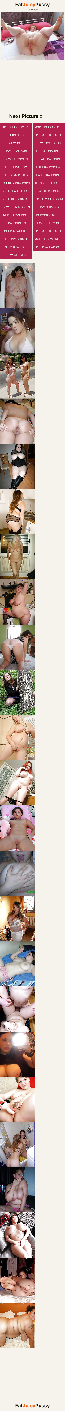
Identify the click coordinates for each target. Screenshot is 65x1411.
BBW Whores (16, 255)
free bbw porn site (16, 239)
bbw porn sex (48, 207)
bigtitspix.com (49, 191)
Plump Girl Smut (48, 135)
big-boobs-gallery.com (49, 215)
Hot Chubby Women (17, 127)
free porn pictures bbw (17, 175)
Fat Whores (16, 143)
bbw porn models (16, 207)
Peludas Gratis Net (49, 151)
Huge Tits (16, 135)
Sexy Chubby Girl (49, 223)
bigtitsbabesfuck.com (17, 191)
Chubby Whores (16, 231)
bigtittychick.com (49, 199)
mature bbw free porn (49, 239)
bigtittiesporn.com (16, 199)
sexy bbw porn (16, 247)
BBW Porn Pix (16, 223)
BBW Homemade (16, 151)
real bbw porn (49, 159)
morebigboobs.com (49, 127)
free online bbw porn (17, 167)
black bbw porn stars (49, 175)
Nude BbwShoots (16, 215)
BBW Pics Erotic (49, 143)
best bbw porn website (49, 167)
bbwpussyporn (16, 159)
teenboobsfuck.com (49, 183)
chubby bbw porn (16, 183)
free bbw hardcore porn (49, 247)
